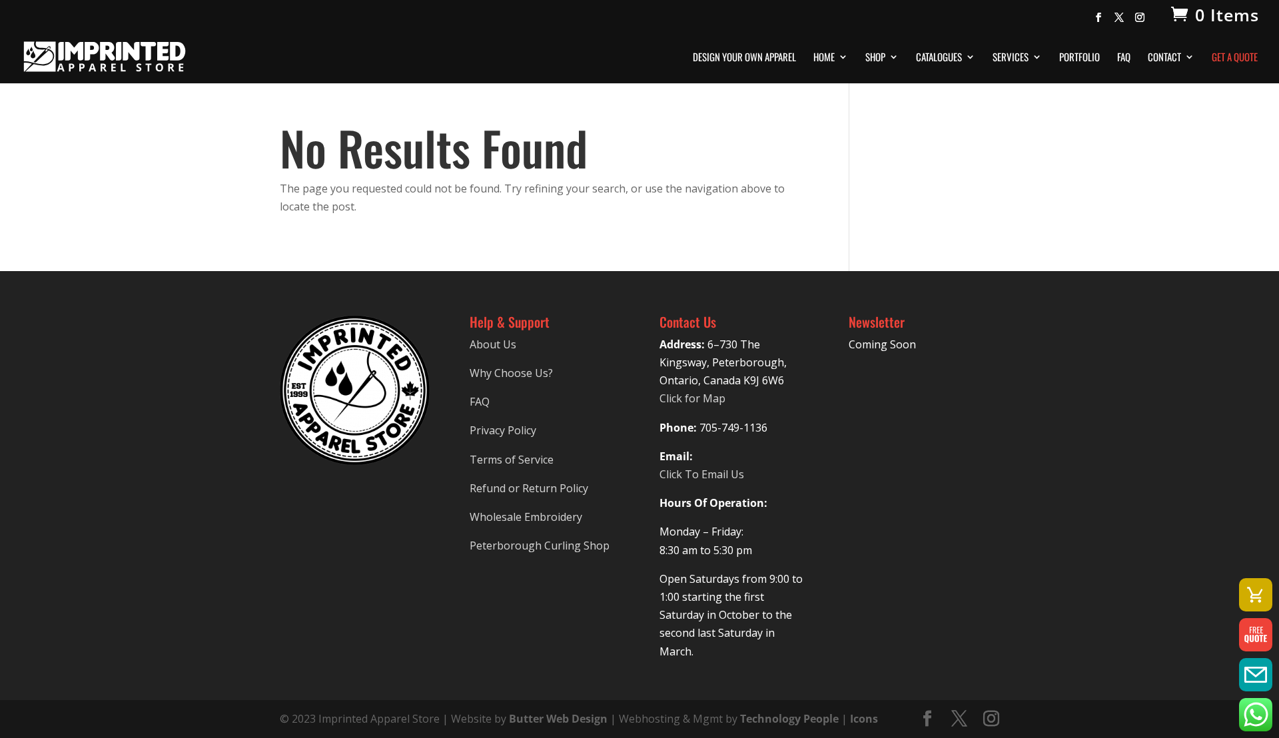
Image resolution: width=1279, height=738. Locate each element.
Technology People (789, 718)
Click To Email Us (701, 474)
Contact (1164, 58)
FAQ (1123, 58)
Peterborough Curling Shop (540, 545)
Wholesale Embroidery (526, 517)
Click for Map (692, 398)
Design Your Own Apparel (744, 58)
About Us (493, 344)
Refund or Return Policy (529, 488)
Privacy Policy (503, 430)
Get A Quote (1235, 58)
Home (824, 58)
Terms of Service (512, 459)
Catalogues (939, 58)
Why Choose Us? (511, 373)
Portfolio (1079, 58)
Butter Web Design (558, 718)
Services (1011, 58)
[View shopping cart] (1255, 594)
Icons (864, 718)
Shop (875, 58)
